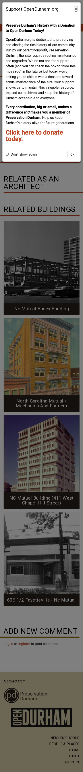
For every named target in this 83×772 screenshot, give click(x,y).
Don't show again (23, 154)
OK (72, 154)
